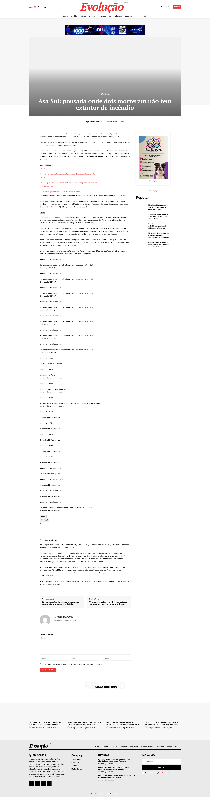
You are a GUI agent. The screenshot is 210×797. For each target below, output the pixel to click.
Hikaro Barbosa (96, 122)
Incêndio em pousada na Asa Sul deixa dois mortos (60, 191)
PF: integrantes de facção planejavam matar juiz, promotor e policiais (60, 603)
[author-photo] (30, 727)
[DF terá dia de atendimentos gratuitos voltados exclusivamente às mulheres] (141, 235)
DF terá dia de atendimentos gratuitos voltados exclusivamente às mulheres (158, 235)
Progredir (45, 520)
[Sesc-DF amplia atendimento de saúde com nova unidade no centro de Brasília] (141, 244)
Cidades (101, 764)
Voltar (43, 516)
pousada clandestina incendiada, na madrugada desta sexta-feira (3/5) (82, 134)
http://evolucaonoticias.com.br (65, 620)
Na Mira (43, 169)
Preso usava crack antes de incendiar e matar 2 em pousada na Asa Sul (67, 174)
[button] (42, 7)
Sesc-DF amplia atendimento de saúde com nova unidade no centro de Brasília (159, 244)
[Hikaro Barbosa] (45, 620)
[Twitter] (43, 783)
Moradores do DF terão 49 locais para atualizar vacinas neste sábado (158, 216)
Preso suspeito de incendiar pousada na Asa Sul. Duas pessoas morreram (68, 183)
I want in (160, 767)
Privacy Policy (167, 773)
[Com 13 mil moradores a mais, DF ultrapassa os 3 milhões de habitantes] (141, 225)
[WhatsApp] (54, 624)
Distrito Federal (46, 187)
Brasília (105, 94)
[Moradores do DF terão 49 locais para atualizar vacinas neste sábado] (141, 216)
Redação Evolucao (38, 728)
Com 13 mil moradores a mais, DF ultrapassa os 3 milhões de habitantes (157, 226)
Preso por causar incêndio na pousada (56, 217)
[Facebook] (31, 783)
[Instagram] (37, 783)
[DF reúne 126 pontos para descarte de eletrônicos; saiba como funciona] (141, 207)
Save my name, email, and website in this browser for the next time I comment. (72, 664)
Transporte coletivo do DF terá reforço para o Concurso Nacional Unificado (108, 603)
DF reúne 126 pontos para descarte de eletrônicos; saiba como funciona (157, 207)
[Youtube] (49, 783)
